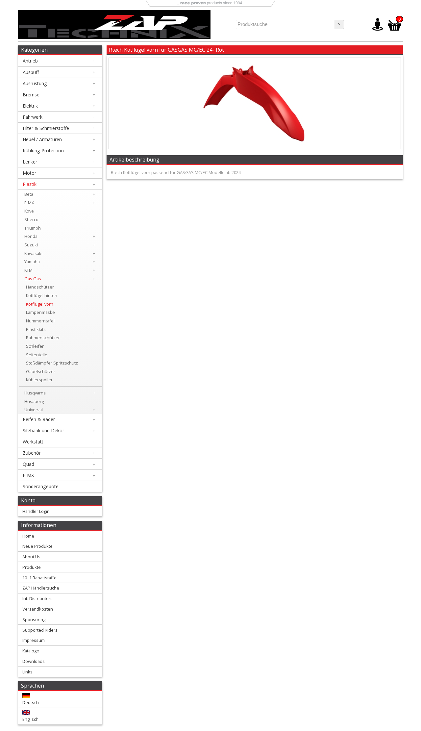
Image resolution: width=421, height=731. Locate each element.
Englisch (30, 719)
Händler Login (36, 511)
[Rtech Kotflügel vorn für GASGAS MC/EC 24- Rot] (254, 147)
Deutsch (30, 702)
